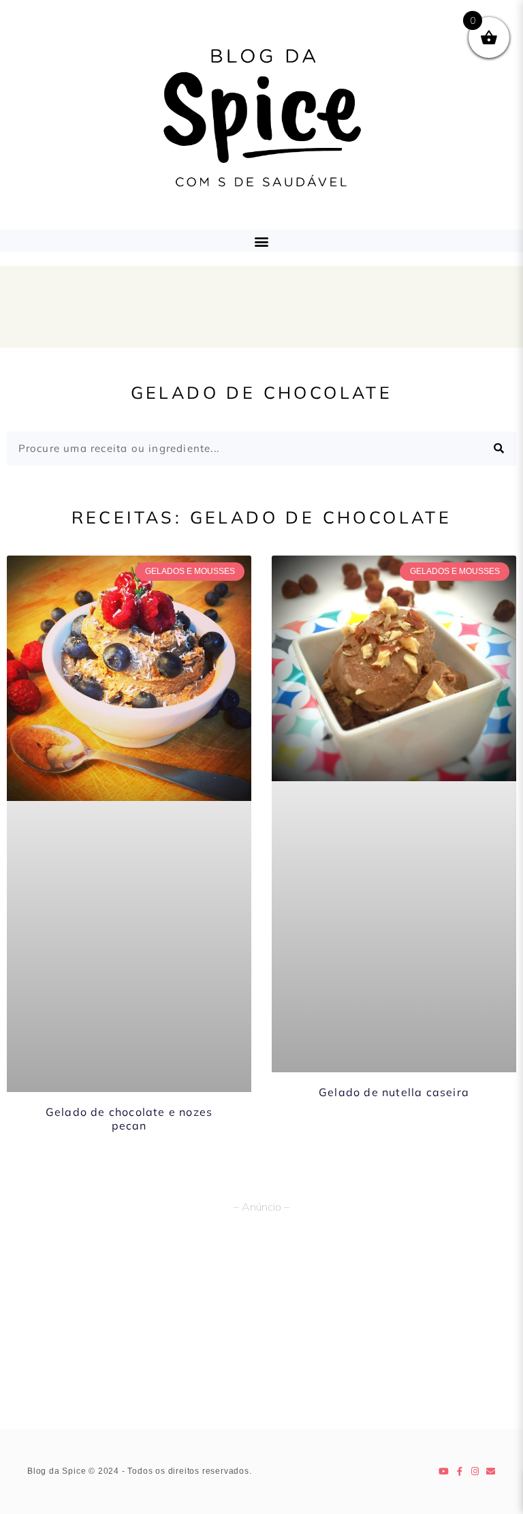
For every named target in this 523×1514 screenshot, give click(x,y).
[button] (262, 241)
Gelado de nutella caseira (394, 1092)
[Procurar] (499, 449)
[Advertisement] (261, 1326)
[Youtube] (444, 1471)
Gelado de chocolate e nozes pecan (129, 1118)
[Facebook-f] (460, 1471)
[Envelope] (491, 1471)
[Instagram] (475, 1471)
